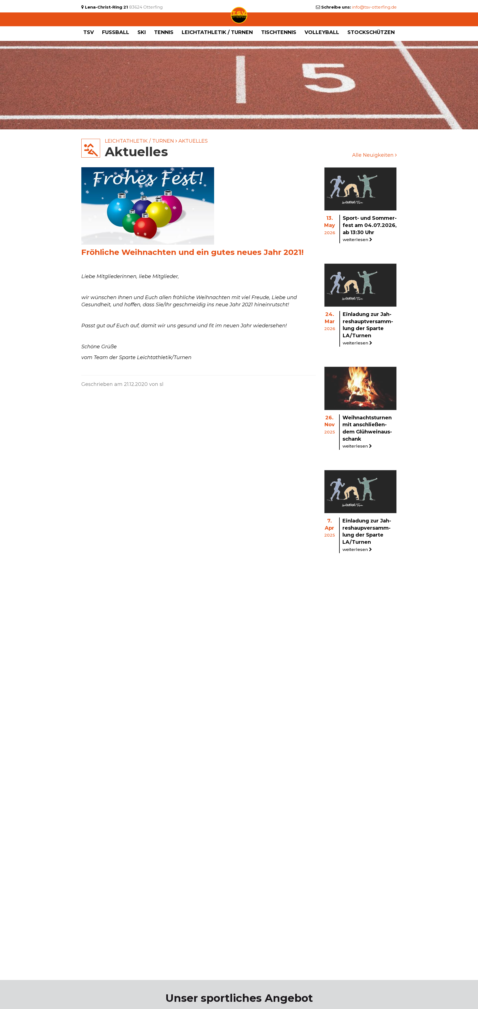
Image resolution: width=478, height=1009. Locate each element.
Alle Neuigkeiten (373, 155)
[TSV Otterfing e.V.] (239, 15)
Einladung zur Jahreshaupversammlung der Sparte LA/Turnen (366, 535)
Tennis (163, 32)
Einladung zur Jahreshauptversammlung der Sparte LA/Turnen (368, 328)
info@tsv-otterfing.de (374, 7)
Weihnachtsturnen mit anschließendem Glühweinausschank (367, 432)
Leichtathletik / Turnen (139, 141)
